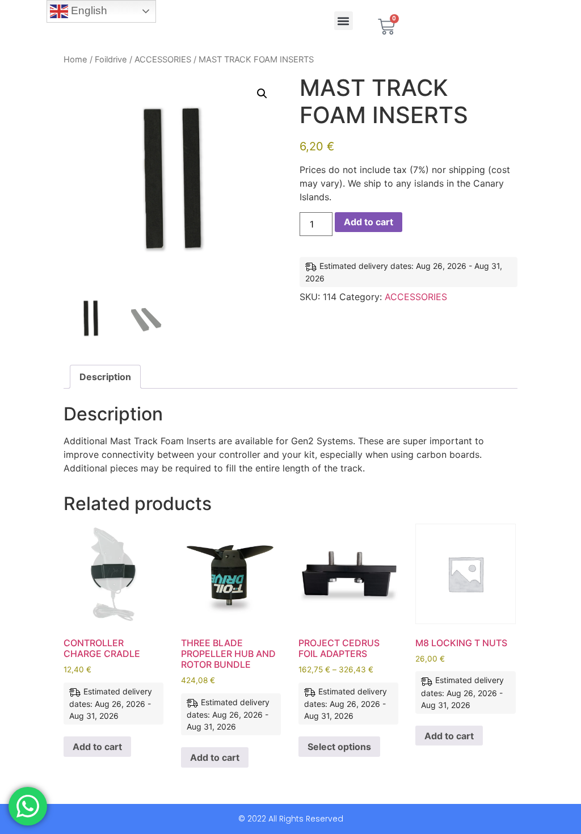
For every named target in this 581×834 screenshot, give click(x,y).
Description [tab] (105, 376)
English (87, 10)
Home (75, 59)
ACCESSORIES (162, 59)
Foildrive (111, 59)
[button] (343, 20)
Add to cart (368, 222)
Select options (339, 746)
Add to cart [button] (97, 746)
